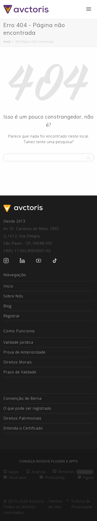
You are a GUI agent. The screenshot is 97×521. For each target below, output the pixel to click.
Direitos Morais (17, 362)
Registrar (11, 315)
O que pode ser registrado (27, 408)
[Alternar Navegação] (89, 9)
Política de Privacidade (81, 504)
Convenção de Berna (22, 398)
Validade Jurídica (18, 342)
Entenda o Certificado (23, 428)
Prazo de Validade (19, 372)
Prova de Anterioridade (24, 352)
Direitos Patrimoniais (22, 418)
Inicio (8, 286)
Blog (7, 305)
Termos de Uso (55, 504)
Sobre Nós (13, 296)
